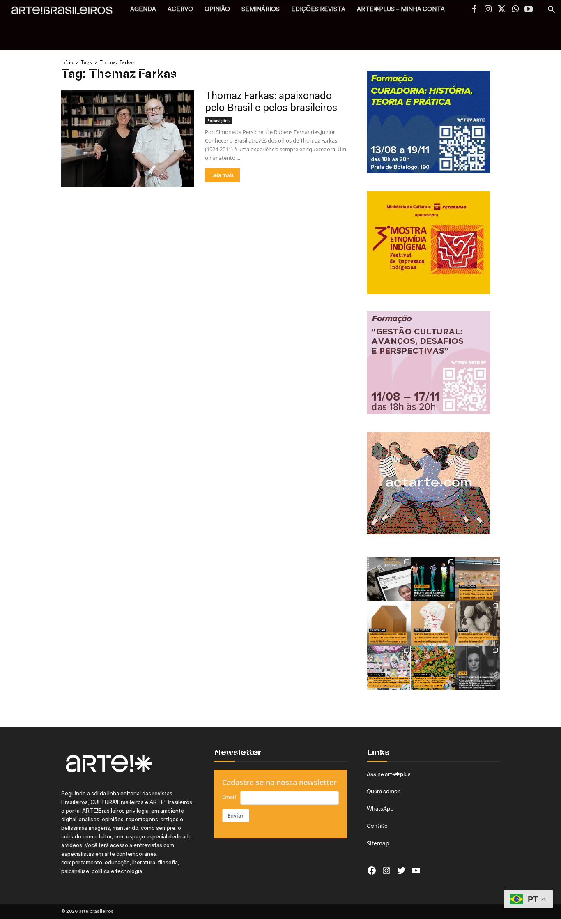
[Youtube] (528, 10)
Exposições (218, 120)
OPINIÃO (217, 10)
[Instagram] (488, 10)
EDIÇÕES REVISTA (318, 10)
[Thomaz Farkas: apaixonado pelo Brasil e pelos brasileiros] (127, 138)
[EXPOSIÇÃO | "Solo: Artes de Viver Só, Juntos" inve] (389, 623)
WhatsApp (380, 808)
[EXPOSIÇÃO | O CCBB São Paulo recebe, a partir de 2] (433, 623)
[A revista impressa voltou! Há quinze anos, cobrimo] (389, 579)
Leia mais (222, 175)
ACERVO (180, 10)
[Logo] (66, 12)
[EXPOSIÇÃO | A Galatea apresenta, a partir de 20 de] (433, 668)
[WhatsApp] (515, 10)
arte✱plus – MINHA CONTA (401, 10)
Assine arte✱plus (389, 774)
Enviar (236, 815)
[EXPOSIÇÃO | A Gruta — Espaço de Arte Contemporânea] (389, 668)
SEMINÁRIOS (260, 10)
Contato (377, 825)
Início (67, 62)
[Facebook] (474, 10)
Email (229, 796)
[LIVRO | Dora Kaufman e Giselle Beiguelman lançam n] (477, 623)
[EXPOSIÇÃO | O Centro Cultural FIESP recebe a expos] (433, 579)
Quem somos (383, 791)
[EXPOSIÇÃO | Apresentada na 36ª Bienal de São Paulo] (477, 579)
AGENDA (143, 10)
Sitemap (378, 843)
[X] (501, 10)
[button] (551, 10)
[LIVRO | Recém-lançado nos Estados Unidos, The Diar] (477, 668)
